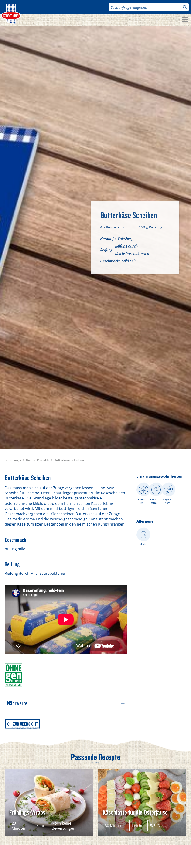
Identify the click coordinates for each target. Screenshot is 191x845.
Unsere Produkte (38, 460)
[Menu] (185, 20)
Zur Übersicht (25, 724)
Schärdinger (13, 460)
